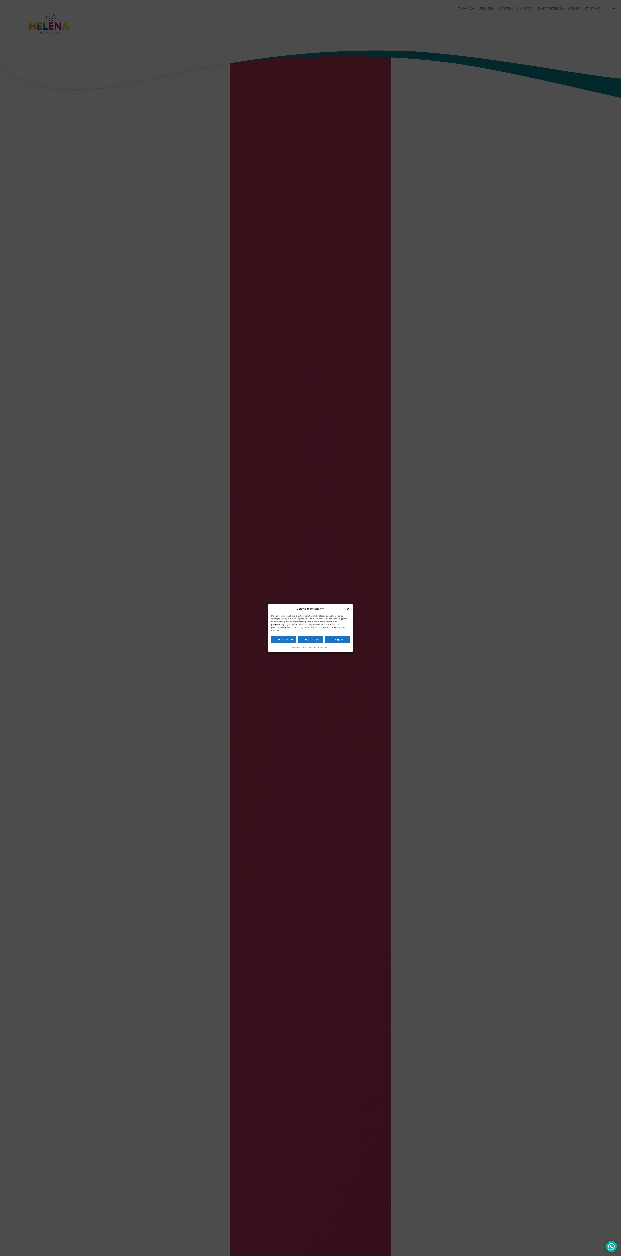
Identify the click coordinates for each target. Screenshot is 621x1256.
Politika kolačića (300, 647)
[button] (348, 608)
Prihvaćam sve (284, 639)
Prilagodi (337, 639)
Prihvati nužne (310, 639)
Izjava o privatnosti (318, 647)
